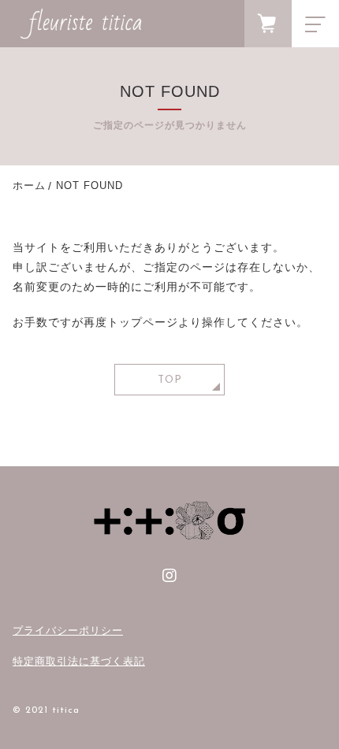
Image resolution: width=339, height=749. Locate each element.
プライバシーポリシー (68, 630)
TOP (170, 380)
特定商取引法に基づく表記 (79, 661)
